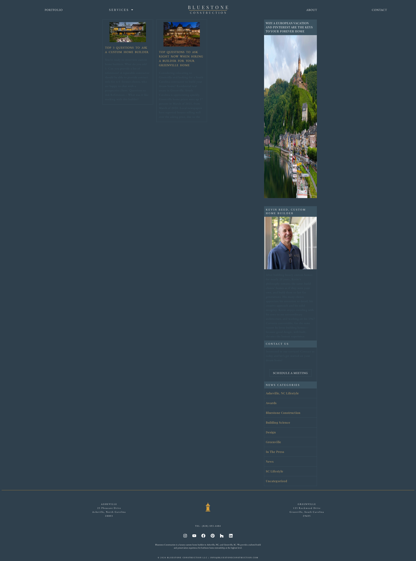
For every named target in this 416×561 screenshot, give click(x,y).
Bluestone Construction (283, 413)
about (311, 10)
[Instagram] (185, 536)
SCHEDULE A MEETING (290, 373)
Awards (271, 403)
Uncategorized (276, 481)
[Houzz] (222, 536)
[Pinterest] (212, 536)
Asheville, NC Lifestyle (282, 393)
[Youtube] (194, 536)
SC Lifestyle (274, 471)
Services (119, 10)
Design (271, 432)
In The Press (275, 452)
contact (379, 10)
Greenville (273, 442)
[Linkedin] (231, 536)
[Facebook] (203, 536)
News (270, 461)
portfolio (54, 10)
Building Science (278, 422)
